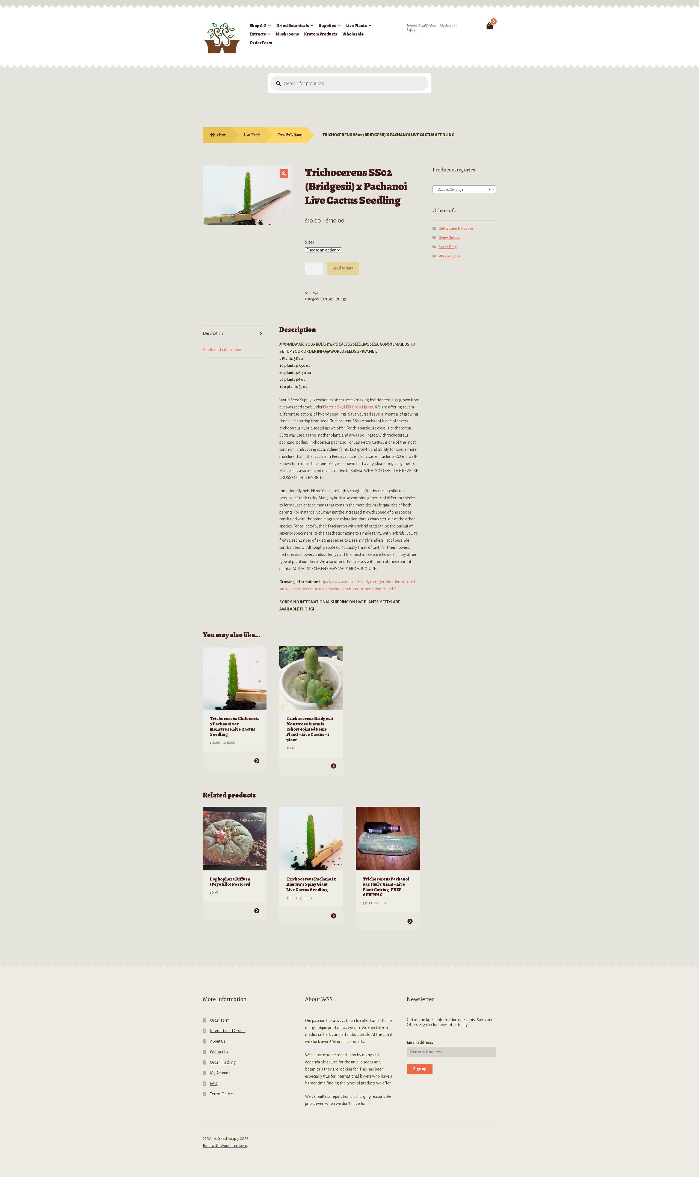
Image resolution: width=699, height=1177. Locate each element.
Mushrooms (287, 34)
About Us (217, 1041)
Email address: (420, 1042)
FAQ (213, 1083)
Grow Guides (449, 237)
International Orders (421, 26)
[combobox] (464, 189)
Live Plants (356, 25)
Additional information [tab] (222, 349)
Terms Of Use (221, 1094)
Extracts (258, 34)
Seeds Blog (448, 247)
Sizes (309, 242)
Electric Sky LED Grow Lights (348, 407)
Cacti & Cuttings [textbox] (463, 189)
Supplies (327, 25)
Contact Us (219, 1052)
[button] (284, 173)
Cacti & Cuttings (290, 135)
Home (221, 135)
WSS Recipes (449, 256)
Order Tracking (223, 1062)
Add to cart (343, 268)
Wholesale (353, 34)
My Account (448, 26)
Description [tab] (213, 333)
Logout (412, 30)
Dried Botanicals (292, 25)
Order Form (261, 43)
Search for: (476, 25)
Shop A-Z (258, 25)
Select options (256, 760)
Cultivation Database (456, 228)
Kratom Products (320, 34)
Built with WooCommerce (225, 1145)
